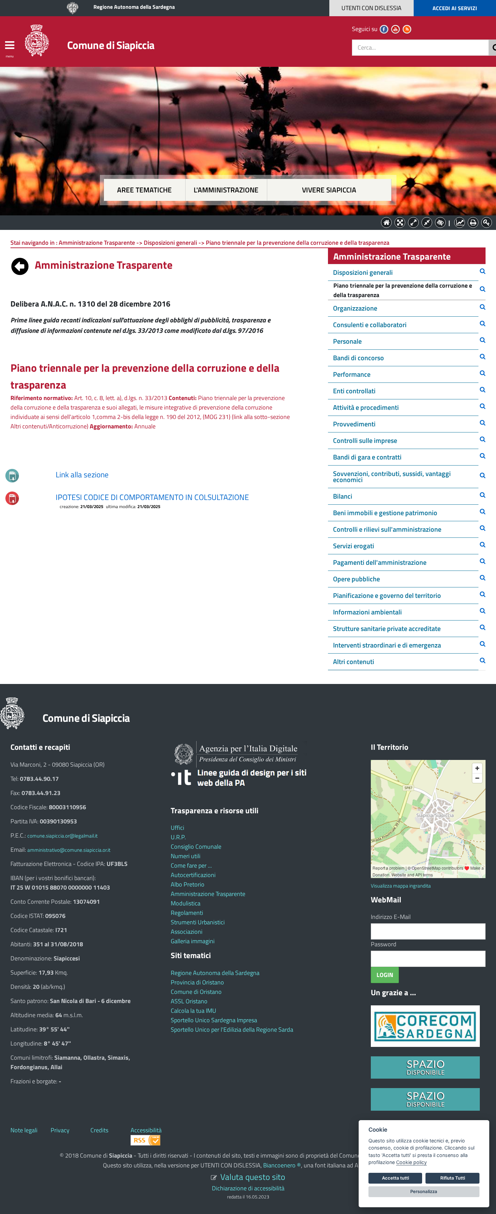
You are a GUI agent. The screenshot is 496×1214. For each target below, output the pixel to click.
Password (383, 944)
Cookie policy (411, 1162)
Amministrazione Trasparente (208, 893)
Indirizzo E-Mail (391, 916)
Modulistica (185, 903)
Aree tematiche (144, 190)
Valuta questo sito (252, 1176)
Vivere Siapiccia (329, 190)
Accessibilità (146, 1130)
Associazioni (186, 931)
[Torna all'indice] (19, 265)
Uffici (177, 827)
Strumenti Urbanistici (198, 922)
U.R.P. (178, 837)
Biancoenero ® (282, 1165)
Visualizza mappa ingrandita (401, 886)
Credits (99, 1130)
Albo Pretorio (187, 884)
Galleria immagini (193, 941)
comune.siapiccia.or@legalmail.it (62, 836)
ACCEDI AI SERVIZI (455, 8)
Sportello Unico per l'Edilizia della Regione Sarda (232, 1029)
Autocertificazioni (193, 874)
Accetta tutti (395, 1178)
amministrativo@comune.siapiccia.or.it (68, 850)
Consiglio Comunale (196, 846)
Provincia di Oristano (197, 982)
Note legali (23, 1130)
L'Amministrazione (243, 222)
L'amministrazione (226, 190)
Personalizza (423, 1191)
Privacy (60, 1130)
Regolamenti (187, 912)
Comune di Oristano (196, 991)
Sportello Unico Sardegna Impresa (214, 1020)
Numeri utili (185, 856)
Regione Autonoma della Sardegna (134, 7)
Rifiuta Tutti (452, 1178)
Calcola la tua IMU (193, 1010)
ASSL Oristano (189, 1001)
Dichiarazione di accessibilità (248, 1188)
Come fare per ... (191, 865)
